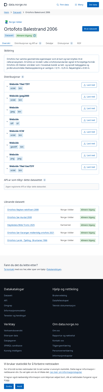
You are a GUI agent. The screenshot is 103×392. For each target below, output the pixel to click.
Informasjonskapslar (63, 355)
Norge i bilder (15, 22)
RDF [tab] (79, 43)
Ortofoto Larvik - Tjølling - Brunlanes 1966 (27, 240)
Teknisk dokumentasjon (64, 305)
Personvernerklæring (63, 350)
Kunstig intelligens (13, 350)
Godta (9, 386)
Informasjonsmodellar (15, 310)
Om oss (56, 330)
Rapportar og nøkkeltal (64, 335)
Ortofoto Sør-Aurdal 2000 (19, 217)
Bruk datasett (90, 28)
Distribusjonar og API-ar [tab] (28, 43)
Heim (6, 12)
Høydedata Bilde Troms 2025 (21, 225)
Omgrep (8, 305)
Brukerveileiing (60, 295)
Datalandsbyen (54, 269)
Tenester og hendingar (15, 315)
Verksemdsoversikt (13, 330)
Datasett (17, 12)
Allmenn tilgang (24, 35)
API (5, 300)
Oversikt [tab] (6, 43)
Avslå (19, 386)
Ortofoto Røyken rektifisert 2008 (23, 209)
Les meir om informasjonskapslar (66, 372)
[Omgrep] (34, 35)
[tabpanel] (51, 147)
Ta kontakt (9, 269)
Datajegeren (10, 340)
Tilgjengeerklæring (62, 345)
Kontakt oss (58, 340)
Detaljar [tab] (50, 43)
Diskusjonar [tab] (65, 43)
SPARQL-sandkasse (13, 345)
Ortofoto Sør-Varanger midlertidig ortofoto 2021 (30, 232)
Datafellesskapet (61, 300)
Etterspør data (11, 335)
